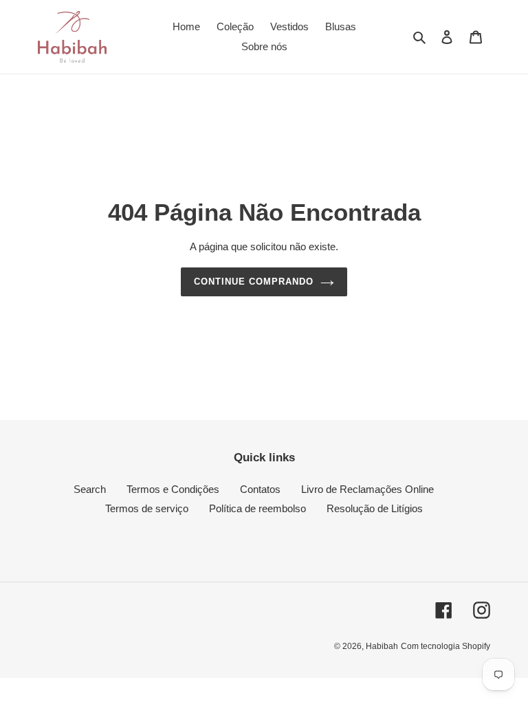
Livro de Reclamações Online (367, 489)
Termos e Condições (172, 489)
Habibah (382, 646)
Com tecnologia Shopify (445, 646)
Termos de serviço (146, 508)
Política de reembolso (257, 508)
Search (90, 489)
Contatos (260, 489)
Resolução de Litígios (375, 508)
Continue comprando (254, 281)
